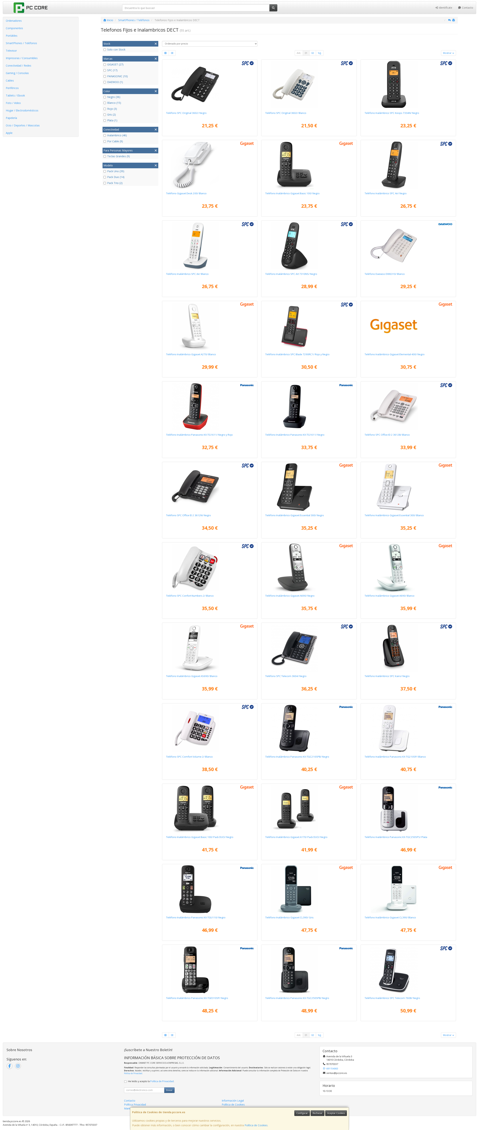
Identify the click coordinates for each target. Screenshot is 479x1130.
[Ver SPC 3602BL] (309, 85)
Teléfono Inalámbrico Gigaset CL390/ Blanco (390, 917)
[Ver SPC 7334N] (408, 85)
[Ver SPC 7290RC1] (309, 326)
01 (306, 53)
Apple (9, 133)
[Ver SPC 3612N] (210, 487)
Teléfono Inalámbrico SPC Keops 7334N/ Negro (392, 113)
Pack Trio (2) (115, 183)
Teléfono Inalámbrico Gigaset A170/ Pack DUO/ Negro (296, 837)
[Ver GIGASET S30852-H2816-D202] (210, 648)
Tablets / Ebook (15, 95)
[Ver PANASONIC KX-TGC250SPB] (309, 970)
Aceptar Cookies (336, 1113)
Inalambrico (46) (117, 135)
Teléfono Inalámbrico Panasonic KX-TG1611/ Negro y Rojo (199, 434)
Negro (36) (113, 97)
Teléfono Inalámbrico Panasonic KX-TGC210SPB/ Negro (297, 756)
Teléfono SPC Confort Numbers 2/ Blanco (190, 595)
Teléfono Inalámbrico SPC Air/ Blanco (187, 274)
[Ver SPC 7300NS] (408, 165)
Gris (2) (111, 114)
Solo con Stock (116, 49)
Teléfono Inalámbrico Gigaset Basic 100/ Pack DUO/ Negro (199, 837)
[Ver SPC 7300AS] (210, 246)
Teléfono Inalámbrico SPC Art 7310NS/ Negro (291, 274)
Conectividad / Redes (18, 65)
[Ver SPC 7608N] (408, 970)
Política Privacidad (135, 1104)
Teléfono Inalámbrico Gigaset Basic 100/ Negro (292, 193)
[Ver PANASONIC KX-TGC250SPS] (408, 809)
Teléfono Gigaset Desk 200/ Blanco (186, 193)
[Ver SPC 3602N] (210, 85)
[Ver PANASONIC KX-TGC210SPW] (408, 728)
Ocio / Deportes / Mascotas (23, 125)
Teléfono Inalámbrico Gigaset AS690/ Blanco (191, 676)
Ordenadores (14, 20)
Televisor (11, 50)
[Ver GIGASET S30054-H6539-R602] (210, 165)
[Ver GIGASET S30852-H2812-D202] (210, 326)
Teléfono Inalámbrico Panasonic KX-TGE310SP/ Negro (197, 998)
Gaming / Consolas (17, 73)
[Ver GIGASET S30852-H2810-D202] (408, 567)
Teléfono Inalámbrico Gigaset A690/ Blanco (389, 595)
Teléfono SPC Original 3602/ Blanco (285, 113)
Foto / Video (13, 103)
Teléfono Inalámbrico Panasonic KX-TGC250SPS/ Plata (396, 837)
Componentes (14, 28)
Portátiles (11, 35)
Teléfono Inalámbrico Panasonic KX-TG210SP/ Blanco (395, 756)
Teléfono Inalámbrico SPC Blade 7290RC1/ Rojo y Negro (297, 354)
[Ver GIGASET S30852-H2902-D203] (309, 889)
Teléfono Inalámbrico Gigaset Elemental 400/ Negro (395, 354)
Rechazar (317, 1113)
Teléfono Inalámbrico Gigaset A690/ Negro (290, 595)
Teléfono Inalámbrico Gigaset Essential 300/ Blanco (394, 515)
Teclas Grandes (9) (118, 156)
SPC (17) (112, 70)
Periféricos (12, 88)
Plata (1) (112, 120)
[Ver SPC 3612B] (408, 406)
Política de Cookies (256, 1125)
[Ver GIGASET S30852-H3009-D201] (408, 326)
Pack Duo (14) (115, 177)
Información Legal (233, 1100)
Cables (10, 80)
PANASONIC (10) (117, 76)
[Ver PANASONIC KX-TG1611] (309, 406)
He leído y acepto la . (151, 1081)
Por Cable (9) (115, 141)
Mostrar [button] (447, 53)
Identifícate (445, 7)
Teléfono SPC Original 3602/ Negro (186, 113)
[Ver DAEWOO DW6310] (408, 246)
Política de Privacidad (133, 1073)
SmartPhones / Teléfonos (21, 43)
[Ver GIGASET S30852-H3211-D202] (408, 487)
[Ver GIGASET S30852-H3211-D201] (309, 487)
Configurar (302, 1113)
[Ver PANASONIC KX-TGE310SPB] (210, 970)
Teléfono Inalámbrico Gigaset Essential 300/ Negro (294, 515)
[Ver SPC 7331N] (408, 648)
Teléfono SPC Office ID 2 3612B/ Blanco (387, 434)
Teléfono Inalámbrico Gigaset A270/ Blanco (191, 354)
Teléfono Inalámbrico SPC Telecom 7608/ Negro (392, 998)
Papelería (11, 118)
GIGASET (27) (115, 64)
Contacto (467, 7)
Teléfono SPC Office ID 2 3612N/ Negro (188, 515)
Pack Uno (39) (115, 171)
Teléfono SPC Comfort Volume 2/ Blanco (189, 756)
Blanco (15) (114, 103)
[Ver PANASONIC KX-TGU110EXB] (210, 889)
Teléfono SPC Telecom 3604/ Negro (285, 676)
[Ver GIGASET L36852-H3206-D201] (210, 809)
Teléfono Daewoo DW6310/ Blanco (385, 274)
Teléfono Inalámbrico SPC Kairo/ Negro (387, 676)
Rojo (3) (112, 108)
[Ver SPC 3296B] (210, 728)
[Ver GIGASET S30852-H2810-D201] (309, 567)
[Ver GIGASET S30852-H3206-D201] (309, 165)
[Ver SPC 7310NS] (309, 246)
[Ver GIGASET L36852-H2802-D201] (309, 809)
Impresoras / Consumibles (22, 58)
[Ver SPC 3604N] (309, 648)
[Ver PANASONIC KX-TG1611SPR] (210, 406)
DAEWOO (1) (115, 82)
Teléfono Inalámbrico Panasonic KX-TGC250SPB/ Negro (297, 998)
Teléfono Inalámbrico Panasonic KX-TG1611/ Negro (294, 434)
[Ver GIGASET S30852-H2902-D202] (408, 889)
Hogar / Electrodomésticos (22, 110)
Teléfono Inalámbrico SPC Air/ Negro (386, 193)
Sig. (319, 53)
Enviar (169, 1090)
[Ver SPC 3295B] (210, 567)
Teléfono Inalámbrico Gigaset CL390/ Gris (289, 917)
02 (312, 53)
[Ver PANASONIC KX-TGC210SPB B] (309, 728)
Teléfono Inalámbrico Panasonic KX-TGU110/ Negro (195, 917)
